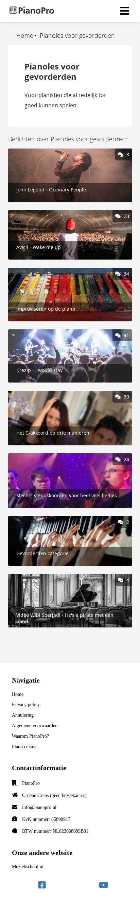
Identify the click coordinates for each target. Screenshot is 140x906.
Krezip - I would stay (33, 333)
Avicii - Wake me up (32, 214)
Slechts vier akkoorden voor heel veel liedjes (64, 457)
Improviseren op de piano (41, 271)
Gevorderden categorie (38, 520)
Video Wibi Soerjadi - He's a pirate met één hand (70, 577)
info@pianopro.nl (39, 807)
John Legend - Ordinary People (47, 152)
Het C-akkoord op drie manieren (49, 394)
